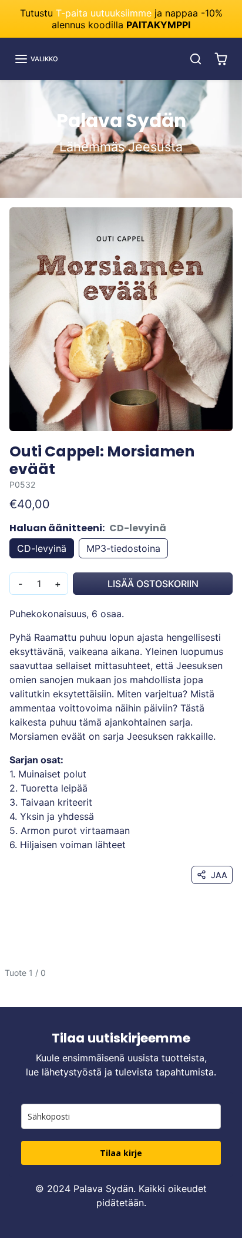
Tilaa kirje (121, 1152)
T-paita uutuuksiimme (104, 13)
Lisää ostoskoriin (153, 584)
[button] (36, 58)
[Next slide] (228, 981)
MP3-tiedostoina (123, 548)
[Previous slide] (14, 981)
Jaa (219, 875)
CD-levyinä (41, 548)
